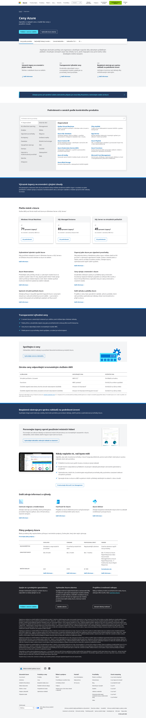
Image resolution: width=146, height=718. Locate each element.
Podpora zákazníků (23, 691)
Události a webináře (97, 691)
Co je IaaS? (113, 688)
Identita (23, 158)
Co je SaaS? (113, 691)
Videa (93, 700)
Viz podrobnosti (27, 239)
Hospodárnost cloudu (42, 688)
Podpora (96, 3)
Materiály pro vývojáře (97, 685)
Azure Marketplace (78, 677)
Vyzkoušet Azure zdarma (115, 3)
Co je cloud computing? (116, 677)
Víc (79, 41)
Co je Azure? (22, 677)
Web (40, 156)
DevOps (23, 149)
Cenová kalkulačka (58, 41)
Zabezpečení (43, 152)
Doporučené (26, 123)
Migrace (41, 134)
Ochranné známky (80, 711)
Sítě (40, 145)
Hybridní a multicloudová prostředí (28, 153)
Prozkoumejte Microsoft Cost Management (70, 485)
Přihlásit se (125, 2)
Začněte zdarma (62, 607)
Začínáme (21, 680)
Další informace (28, 76)
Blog (93, 683)
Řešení (48, 3)
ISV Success (77, 683)
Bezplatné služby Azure (42, 683)
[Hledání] (124, 118)
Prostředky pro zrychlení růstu (63, 680)
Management (43, 126)
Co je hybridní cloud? (115, 683)
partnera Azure (115, 593)
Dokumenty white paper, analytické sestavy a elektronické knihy (100, 696)
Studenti (94, 688)
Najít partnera (77, 680)
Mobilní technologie (45, 141)
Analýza (23, 130)
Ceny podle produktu (26, 41)
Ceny (53, 3)
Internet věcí (43, 123)
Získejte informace (88, 2)
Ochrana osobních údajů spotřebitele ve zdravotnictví (77, 708)
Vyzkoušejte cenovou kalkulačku (34, 356)
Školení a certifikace (97, 677)
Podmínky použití (89, 711)
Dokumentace (95, 680)
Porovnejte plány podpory (26, 536)
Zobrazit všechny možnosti (102, 607)
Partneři (59, 3)
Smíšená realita (44, 137)
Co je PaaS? (113, 694)
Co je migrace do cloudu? (116, 680)
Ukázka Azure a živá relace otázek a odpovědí (64, 689)
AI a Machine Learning (28, 126)
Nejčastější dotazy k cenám (42, 41)
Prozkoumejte (33, 3)
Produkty (41, 3)
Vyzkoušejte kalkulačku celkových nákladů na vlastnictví (41, 440)
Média (41, 130)
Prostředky (66, 3)
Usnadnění (103, 708)
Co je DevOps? (114, 697)
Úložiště (41, 149)
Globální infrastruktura (24, 683)
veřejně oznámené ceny (49, 394)
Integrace (24, 162)
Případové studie (23, 694)
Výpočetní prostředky (28, 134)
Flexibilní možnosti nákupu (43, 685)
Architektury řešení (60, 683)
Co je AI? (113, 685)
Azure (25, 3)
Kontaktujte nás (106, 569)
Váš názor (117, 711)
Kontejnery (24, 137)
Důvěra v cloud (22, 688)
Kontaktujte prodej (104, 2)
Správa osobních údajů (100, 711)
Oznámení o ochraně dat (68, 711)
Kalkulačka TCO (71, 41)
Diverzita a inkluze (95, 708)
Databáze (24, 141)
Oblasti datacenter (23, 685)
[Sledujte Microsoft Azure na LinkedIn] (49, 668)
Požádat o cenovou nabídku (28, 32)
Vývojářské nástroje (27, 145)
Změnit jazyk (22, 705)
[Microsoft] (20, 3)
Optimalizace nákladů (42, 691)
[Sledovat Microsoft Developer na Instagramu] (45, 668)
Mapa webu (124, 711)
